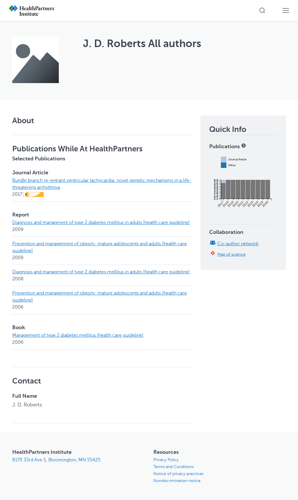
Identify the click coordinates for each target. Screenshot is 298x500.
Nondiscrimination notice (177, 481)
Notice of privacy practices (178, 474)
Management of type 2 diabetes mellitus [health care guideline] (77, 335)
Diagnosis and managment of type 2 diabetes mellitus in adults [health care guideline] (101, 222)
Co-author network (237, 243)
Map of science (231, 254)
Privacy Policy (166, 460)
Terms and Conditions (173, 467)
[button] (262, 10)
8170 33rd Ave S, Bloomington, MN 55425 (56, 460)
